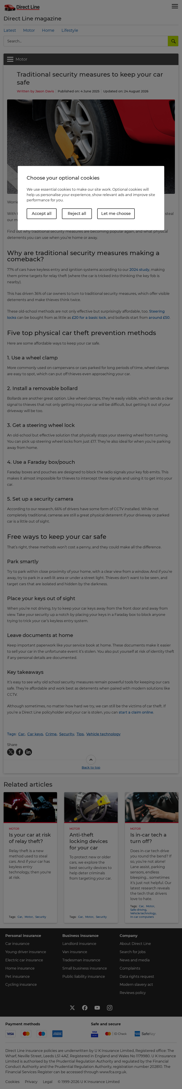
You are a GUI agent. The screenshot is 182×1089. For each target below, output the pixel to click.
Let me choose (116, 213)
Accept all (41, 213)
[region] (91, 198)
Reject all (77, 213)
